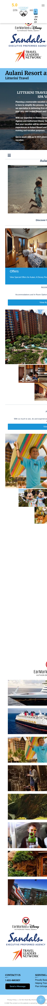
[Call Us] (41, 1001)
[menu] (43, 5)
